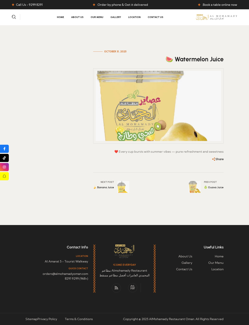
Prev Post (210, 182)
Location (134, 17)
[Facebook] (4, 149)
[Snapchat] (4, 176)
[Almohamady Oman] (216, 17)
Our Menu (97, 17)
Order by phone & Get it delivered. (122, 5)
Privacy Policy (47, 319)
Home (60, 17)
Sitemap (31, 319)
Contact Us (155, 17)
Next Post (107, 182)
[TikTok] (4, 158)
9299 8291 (36, 5)
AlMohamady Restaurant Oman (171, 319)
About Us (77, 17)
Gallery (115, 17)
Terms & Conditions (79, 319)
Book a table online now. (219, 5)
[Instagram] (4, 167)
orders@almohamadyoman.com (65, 274)
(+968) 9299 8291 (76, 278)
